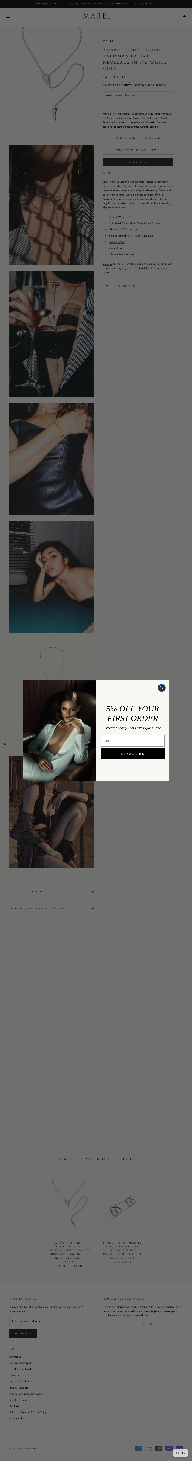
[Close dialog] (161, 688)
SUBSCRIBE (132, 754)
